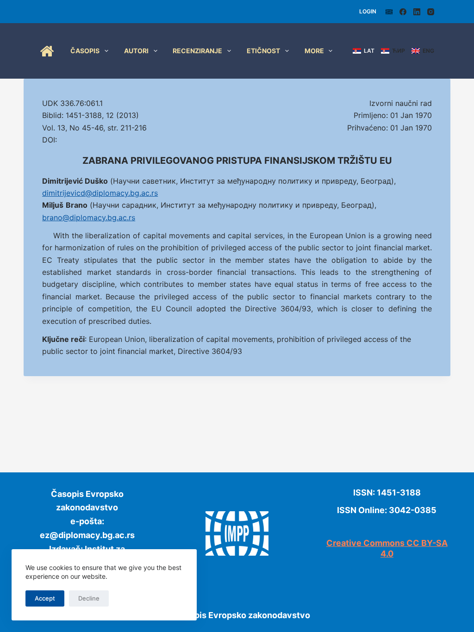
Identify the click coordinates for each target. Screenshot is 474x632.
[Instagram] (430, 11)
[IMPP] (389, 11)
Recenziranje (197, 51)
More (314, 51)
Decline (89, 598)
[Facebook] (402, 11)
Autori (136, 51)
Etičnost (263, 51)
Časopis (85, 51)
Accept (45, 598)
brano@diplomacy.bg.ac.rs (88, 217)
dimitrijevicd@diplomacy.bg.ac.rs (100, 193)
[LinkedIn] (416, 11)
